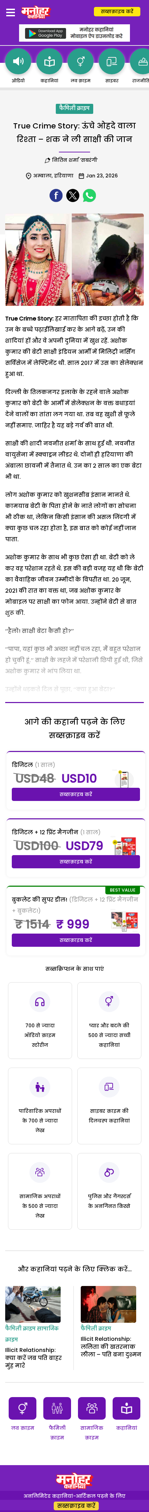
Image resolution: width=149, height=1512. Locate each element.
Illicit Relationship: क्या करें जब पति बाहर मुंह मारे (33, 1358)
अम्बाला (42, 175)
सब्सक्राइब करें (117, 11)
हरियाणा (63, 175)
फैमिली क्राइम (74, 109)
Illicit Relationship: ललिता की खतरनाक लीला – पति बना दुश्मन (111, 1347)
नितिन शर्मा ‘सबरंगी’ (75, 160)
